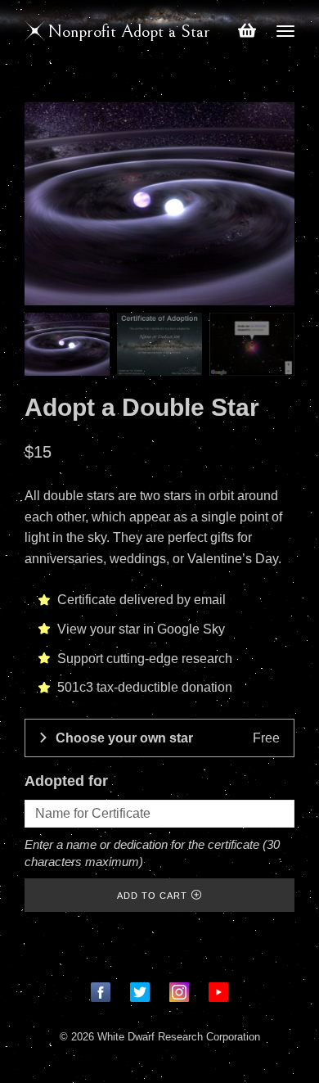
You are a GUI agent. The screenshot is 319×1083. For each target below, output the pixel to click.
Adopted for (66, 781)
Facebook (100, 992)
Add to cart (152, 895)
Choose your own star (168, 738)
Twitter (140, 992)
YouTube (218, 992)
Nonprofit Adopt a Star (128, 31)
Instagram (179, 992)
